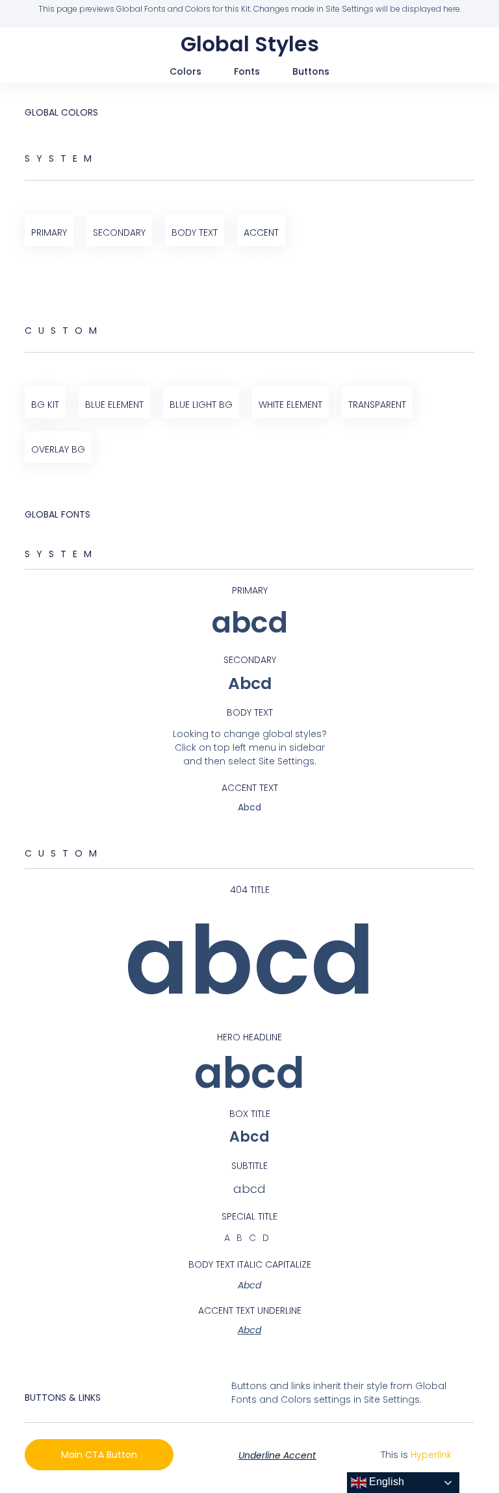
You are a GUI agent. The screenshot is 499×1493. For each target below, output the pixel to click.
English (385, 1481)
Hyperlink (431, 1454)
